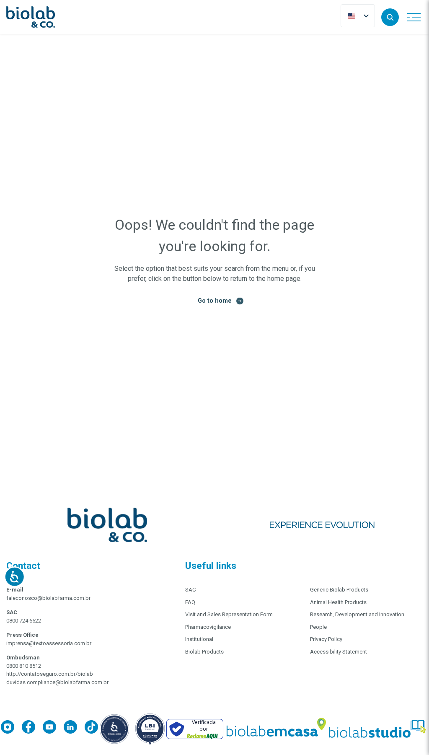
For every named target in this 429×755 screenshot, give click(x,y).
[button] (390, 17)
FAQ (190, 602)
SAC (190, 589)
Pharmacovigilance (208, 627)
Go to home (215, 300)
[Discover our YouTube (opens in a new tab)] (53, 728)
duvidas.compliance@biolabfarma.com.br (57, 682)
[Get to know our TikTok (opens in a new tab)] (91, 728)
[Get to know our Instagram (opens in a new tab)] (11, 728)
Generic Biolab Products (339, 589)
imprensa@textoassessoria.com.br (48, 643)
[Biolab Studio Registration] (378, 728)
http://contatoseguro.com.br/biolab (49, 674)
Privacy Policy (326, 639)
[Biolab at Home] (275, 729)
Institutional (199, 639)
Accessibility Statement (338, 652)
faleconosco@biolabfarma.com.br (48, 598)
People (318, 627)
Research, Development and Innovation (357, 614)
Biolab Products (204, 652)
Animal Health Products (338, 602)
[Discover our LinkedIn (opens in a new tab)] (74, 728)
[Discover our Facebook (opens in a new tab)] (32, 728)
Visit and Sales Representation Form (229, 614)
